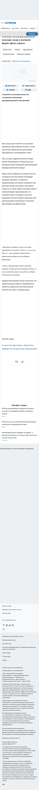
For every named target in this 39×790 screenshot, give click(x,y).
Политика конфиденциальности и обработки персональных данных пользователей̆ (19, 648)
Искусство (7, 49)
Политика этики (6, 643)
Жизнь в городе (23, 54)
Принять (32, 34)
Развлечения (8, 54)
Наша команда (6, 652)
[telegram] (23, 361)
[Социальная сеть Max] (28, 89)
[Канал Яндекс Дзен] (12, 625)
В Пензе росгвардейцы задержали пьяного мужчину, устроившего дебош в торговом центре (18, 412)
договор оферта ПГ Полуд (9, 742)
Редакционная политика (9, 640)
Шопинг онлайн (6, 606)
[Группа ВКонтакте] (10, 85)
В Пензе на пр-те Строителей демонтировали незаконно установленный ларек (19, 424)
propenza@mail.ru (7, 675)
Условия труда (6, 656)
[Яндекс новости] (28, 85)
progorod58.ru (7, 702)
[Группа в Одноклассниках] (6, 625)
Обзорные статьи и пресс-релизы (11, 609)
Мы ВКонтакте (5, 28)
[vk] (16, 361)
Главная (4, 660)
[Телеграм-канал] (10, 89)
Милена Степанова (21, 61)
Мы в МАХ (15, 28)
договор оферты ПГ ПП (9, 744)
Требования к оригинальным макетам (13, 636)
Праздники (27, 49)
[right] (37, 28)
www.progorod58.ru (17, 667)
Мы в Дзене (24, 28)
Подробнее (6, 758)
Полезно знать (6, 613)
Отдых (17, 49)
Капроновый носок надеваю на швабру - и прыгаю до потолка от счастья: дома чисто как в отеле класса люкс (19, 436)
